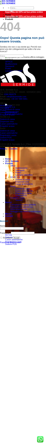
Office (12, 166)
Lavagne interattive (24, 175)
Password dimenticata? (10, 242)
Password (5, 233)
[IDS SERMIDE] (7, 2)
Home (8, 15)
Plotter (18, 173)
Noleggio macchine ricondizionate (25, 211)
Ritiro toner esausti (18, 209)
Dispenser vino (22, 182)
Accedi (16, 238)
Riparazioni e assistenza (21, 207)
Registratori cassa (23, 193)
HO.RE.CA (15, 177)
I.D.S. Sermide (12, 161)
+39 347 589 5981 (19, 99)
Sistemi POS (21, 195)
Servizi (8, 202)
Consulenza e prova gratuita (23, 205)
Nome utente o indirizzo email (14, 226)
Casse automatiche (24, 184)
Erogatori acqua (17, 198)
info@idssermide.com (16, 97)
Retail (13, 186)
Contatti (9, 216)
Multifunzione (21, 168)
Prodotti (9, 19)
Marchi (8, 214)
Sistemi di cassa (22, 179)
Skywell (18, 200)
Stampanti (20, 170)
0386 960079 (10, 94)
